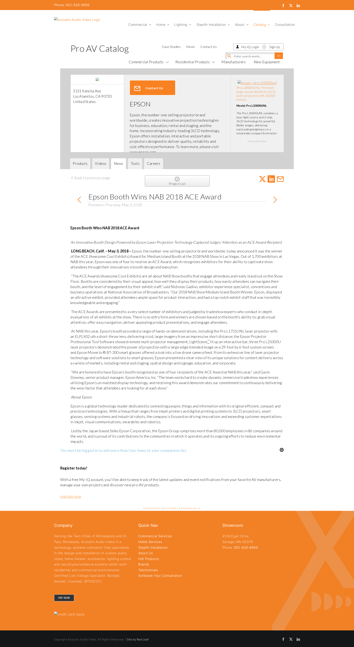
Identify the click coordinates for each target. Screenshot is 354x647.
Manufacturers (233, 62)
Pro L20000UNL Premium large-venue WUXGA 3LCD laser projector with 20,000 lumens (256, 93)
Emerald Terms (151, 508)
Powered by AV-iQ (190, 508)
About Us (145, 553)
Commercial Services (155, 536)
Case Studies (171, 47)
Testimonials (148, 570)
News (190, 47)
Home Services (150, 542)
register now (70, 496)
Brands (143, 564)
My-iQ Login (250, 47)
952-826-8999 (246, 547)
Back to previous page (92, 177)
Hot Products (148, 559)
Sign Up (274, 47)
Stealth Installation (153, 547)
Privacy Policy (170, 508)
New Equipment (267, 62)
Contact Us (208, 47)
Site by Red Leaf (138, 639)
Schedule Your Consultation (160, 575)
